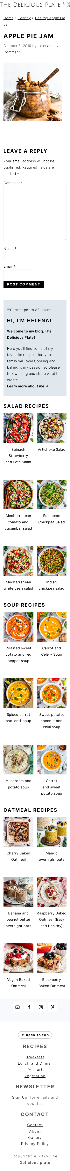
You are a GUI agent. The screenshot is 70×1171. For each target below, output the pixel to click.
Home (8, 18)
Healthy (24, 18)
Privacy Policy (35, 1144)
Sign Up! (20, 1097)
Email (10, 266)
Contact (35, 1125)
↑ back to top (35, 1035)
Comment (13, 183)
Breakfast (35, 1057)
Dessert (35, 1069)
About (35, 1131)
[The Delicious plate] (35, 6)
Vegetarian (35, 1076)
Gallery (35, 1137)
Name (10, 249)
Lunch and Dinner (35, 1063)
